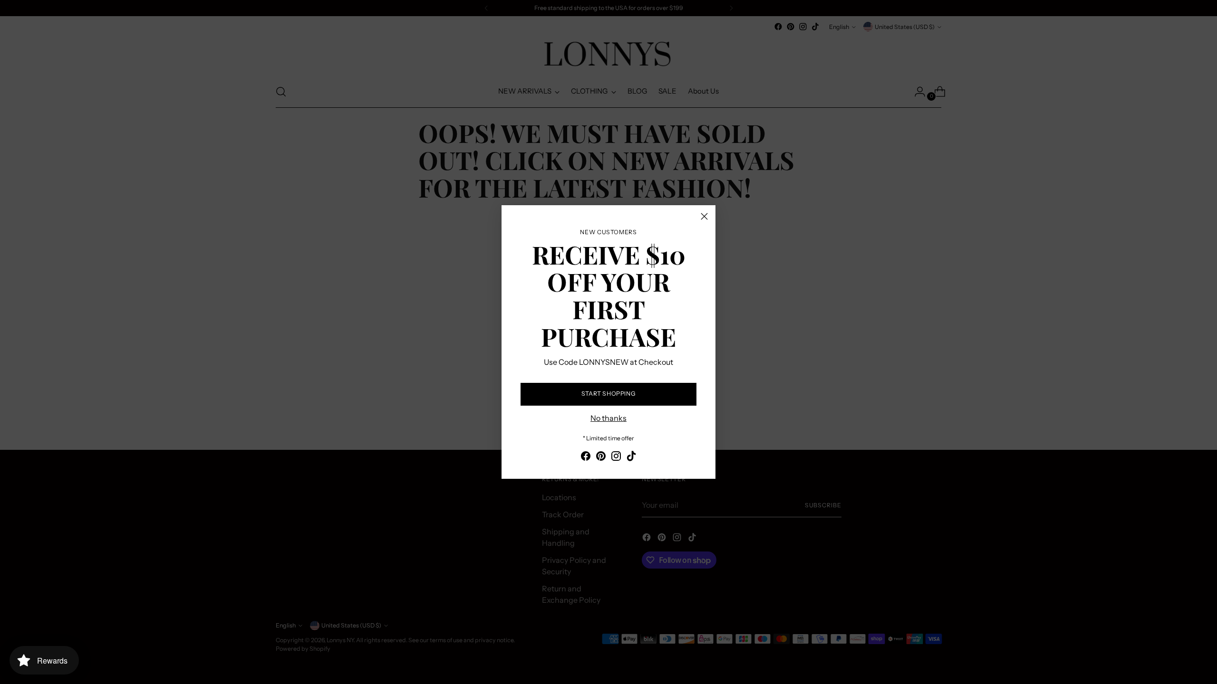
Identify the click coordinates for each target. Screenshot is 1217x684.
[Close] (704, 216)
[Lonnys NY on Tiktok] (631, 457)
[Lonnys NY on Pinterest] (601, 457)
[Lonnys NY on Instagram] (616, 457)
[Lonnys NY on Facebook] (585, 457)
